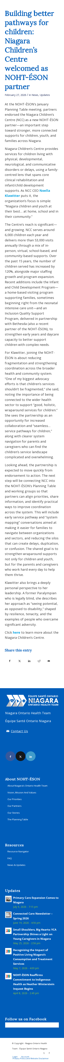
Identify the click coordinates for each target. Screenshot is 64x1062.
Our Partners (14, 805)
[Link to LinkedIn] (31, 756)
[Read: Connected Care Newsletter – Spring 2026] (8, 915)
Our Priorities (14, 799)
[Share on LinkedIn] (29, 660)
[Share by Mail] (49, 660)
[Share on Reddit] (39, 660)
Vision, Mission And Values (21, 792)
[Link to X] (20, 756)
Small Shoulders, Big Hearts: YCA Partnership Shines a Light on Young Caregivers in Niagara (34, 934)
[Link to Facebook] (10, 756)
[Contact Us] (8, 731)
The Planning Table (17, 819)
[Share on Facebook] (10, 660)
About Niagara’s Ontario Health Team (27, 785)
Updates (45, 95)
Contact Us (19, 731)
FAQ (9, 858)
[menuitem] (15, 1057)
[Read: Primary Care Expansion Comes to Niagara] (8, 899)
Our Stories (13, 812)
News (35, 95)
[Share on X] (19, 660)
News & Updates (16, 865)
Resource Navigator (18, 851)
